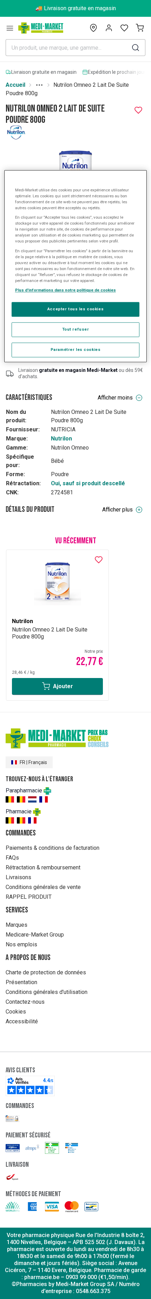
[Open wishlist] (124, 28)
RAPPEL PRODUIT (29, 897)
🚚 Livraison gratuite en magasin (75, 8)
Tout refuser (75, 329)
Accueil (15, 85)
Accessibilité (22, 1021)
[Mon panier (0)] (139, 28)
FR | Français (33, 762)
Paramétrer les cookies (76, 349)
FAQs (12, 857)
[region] (75, 266)
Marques (16, 925)
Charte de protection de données (46, 972)
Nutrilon (61, 438)
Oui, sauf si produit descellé (88, 483)
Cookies (16, 1011)
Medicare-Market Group (35, 934)
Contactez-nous (25, 1001)
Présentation (21, 982)
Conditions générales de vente (43, 887)
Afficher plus (117, 509)
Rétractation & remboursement (43, 867)
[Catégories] (10, 28)
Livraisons (18, 877)
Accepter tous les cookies (75, 308)
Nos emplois (21, 944)
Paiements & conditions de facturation (52, 848)
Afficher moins (115, 397)
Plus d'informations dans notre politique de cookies (65, 290)
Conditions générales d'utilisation (46, 992)
